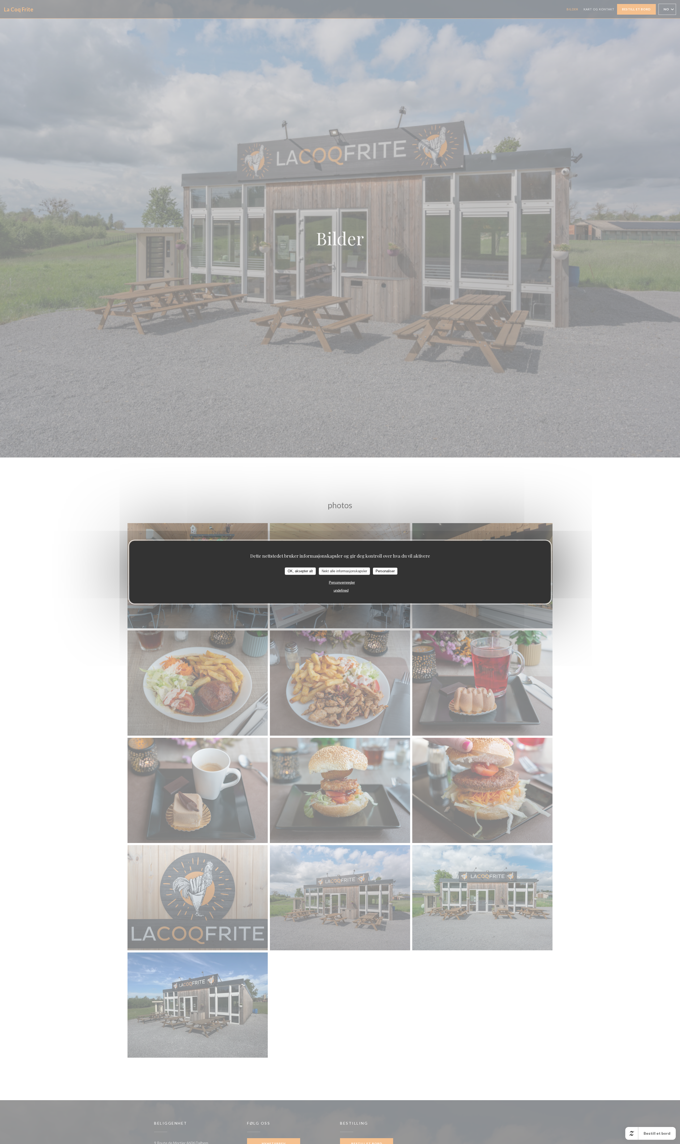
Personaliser (385, 571)
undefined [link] (341, 590)
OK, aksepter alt (300, 571)
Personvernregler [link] (342, 582)
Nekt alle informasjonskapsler (344, 571)
